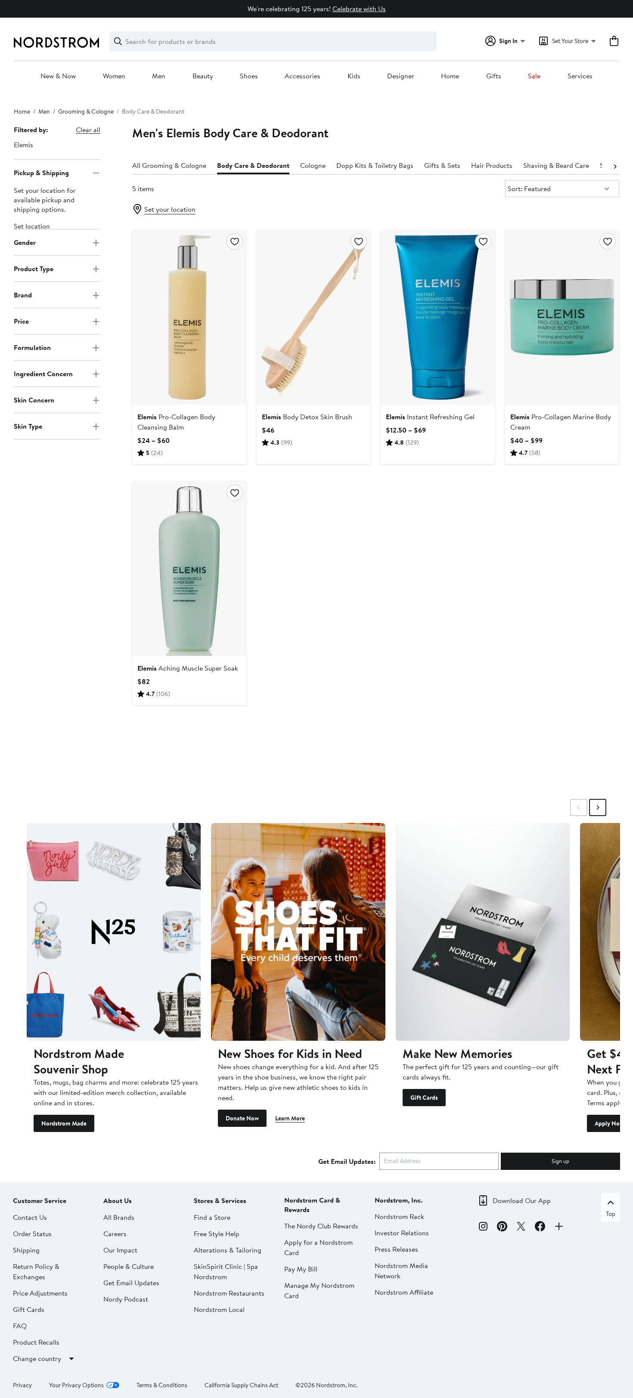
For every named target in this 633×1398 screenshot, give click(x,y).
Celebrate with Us (359, 8)
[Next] (614, 165)
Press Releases (396, 1249)
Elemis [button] (23, 144)
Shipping (26, 1250)
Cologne (313, 165)
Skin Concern (34, 400)
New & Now (58, 76)
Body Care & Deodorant (253, 165)
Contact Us (30, 1217)
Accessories (302, 76)
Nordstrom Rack (399, 1216)
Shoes (249, 76)
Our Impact (120, 1250)
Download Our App (522, 1200)
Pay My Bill (300, 1269)
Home (450, 76)
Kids (354, 76)
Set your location (169, 209)
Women (114, 76)
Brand (23, 295)
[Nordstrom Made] (114, 931)
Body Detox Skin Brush (307, 416)
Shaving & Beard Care (556, 165)
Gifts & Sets (442, 165)
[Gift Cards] (483, 931)
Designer (400, 76)
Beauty (202, 76)
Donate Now (242, 1118)
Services (580, 76)
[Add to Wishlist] (235, 241)
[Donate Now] (298, 931)
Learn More (290, 1118)
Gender (25, 242)
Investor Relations (402, 1232)
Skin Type (28, 426)
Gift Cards (424, 1097)
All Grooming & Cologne (169, 165)
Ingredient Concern (43, 373)
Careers (115, 1233)
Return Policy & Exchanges (36, 1271)
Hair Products (491, 165)
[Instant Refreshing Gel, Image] (438, 317)
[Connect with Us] (559, 1227)
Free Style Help (216, 1233)
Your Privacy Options (76, 1385)
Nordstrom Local (219, 1309)
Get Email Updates (131, 1282)
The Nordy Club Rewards (321, 1226)
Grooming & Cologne (86, 111)
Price (21, 321)
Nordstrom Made (64, 1123)
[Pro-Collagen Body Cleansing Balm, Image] (189, 317)
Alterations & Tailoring (227, 1250)
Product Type (33, 268)
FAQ (20, 1325)
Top (610, 1213)
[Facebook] (540, 1227)
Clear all (88, 129)
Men (158, 76)
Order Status (32, 1233)
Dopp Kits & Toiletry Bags (374, 165)
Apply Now (609, 1123)
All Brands (118, 1217)
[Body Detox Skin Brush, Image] (314, 317)
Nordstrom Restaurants (229, 1293)
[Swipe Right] (597, 807)
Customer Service (39, 1200)
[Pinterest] (502, 1227)
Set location (32, 226)
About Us (117, 1200)
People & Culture (128, 1266)
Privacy (22, 1385)
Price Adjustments (40, 1293)
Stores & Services (220, 1200)
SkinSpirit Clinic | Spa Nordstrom (226, 1271)
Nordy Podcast (125, 1299)
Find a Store (212, 1217)
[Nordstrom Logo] (56, 42)
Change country (37, 1358)
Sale (534, 76)
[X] (521, 1227)
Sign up (560, 1161)
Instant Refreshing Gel (430, 416)
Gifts (493, 76)
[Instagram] (483, 1227)
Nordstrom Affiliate (404, 1292)
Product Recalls (36, 1342)
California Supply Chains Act (241, 1385)
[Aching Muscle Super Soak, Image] (189, 568)
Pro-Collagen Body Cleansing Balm (176, 422)
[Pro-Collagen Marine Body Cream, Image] (562, 317)
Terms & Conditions (162, 1385)
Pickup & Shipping (41, 172)
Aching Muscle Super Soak (187, 668)
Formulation (32, 347)
